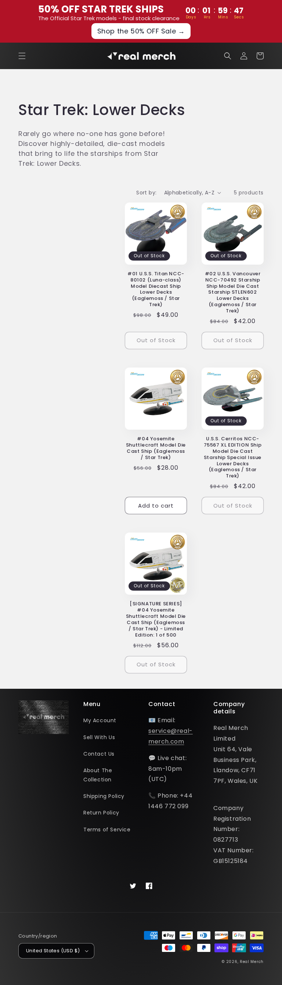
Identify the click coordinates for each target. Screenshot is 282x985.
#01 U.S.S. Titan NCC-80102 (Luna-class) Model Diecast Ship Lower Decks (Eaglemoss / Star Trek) (155, 289)
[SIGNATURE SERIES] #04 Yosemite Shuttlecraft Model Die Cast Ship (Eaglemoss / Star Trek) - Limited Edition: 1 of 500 (156, 619)
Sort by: (146, 192)
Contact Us (99, 753)
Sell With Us (99, 737)
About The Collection (97, 775)
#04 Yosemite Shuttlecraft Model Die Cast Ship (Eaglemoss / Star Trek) (156, 448)
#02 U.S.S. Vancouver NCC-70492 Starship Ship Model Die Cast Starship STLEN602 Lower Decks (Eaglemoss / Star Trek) (233, 292)
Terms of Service (107, 829)
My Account (99, 720)
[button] (22, 56)
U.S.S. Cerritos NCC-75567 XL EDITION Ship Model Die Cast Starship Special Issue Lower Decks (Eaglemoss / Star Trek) (233, 457)
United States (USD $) (53, 950)
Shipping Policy (103, 796)
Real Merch (252, 961)
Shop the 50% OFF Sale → (141, 31)
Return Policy (101, 812)
